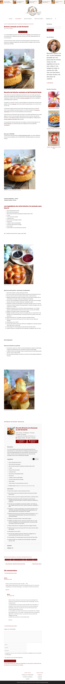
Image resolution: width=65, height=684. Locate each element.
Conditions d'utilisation (27, 676)
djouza (8, 594)
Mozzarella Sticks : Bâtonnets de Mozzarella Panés (15, 563)
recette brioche (29, 559)
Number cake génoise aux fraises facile (54, 148)
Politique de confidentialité (27, 674)
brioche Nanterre (7, 123)
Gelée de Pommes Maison (53, 108)
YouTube (40, 678)
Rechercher (50, 30)
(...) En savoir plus (50, 82)
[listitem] (6, 2)
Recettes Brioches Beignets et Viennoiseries (13, 557)
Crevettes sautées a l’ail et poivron (54, 128)
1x (33, 459)
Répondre (7, 589)
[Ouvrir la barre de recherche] (55, 18)
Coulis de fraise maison (36, 563)
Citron (12, 559)
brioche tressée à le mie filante (10, 119)
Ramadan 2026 (49, 18)
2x (35, 459)
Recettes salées (28, 18)
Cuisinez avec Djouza (44, 682)
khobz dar (14, 104)
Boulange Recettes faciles (27, 557)
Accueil (10, 18)
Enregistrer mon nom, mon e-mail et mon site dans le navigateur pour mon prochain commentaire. (23, 654)
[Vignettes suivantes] (64, 2)
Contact (27, 678)
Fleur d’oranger (14, 421)
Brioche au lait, (21, 421)
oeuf (24, 559)
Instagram (40, 676)
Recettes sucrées (39, 18)
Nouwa (5, 578)
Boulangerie (18, 18)
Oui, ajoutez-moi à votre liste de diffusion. (14, 657)
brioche (28, 34)
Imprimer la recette (22, 441)
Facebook (40, 674)
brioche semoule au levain (24, 135)
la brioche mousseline (25, 98)
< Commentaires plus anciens (10, 573)
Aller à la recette (22, 32)
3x (37, 459)
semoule (35, 559)
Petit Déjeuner (7, 421)
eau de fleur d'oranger (18, 559)
